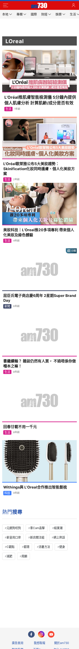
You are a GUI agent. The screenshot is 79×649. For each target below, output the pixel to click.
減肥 (9, 556)
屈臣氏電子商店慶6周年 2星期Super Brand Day (39, 298)
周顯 (24, 556)
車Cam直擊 (37, 528)
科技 (7, 493)
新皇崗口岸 (14, 537)
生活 (8, 109)
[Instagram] (41, 634)
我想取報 (39, 643)
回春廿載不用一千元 (20, 427)
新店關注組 (37, 537)
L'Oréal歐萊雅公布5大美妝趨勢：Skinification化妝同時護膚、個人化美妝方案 (39, 169)
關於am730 (61, 643)
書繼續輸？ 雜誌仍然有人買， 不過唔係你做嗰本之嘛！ (39, 363)
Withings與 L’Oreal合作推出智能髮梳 (35, 487)
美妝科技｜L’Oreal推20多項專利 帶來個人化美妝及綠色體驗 (38, 232)
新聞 (7, 306)
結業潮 (58, 528)
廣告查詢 (17, 643)
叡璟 (26, 546)
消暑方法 (44, 546)
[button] (5, 5)
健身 (62, 546)
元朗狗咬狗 (14, 528)
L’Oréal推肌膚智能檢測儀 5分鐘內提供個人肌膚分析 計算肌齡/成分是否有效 (40, 100)
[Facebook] (31, 634)
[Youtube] (51, 634)
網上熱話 (59, 537)
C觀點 (10, 546)
